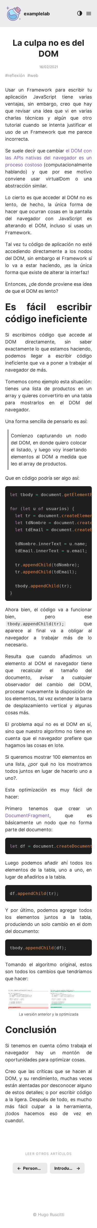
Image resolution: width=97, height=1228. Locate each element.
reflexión (16, 75)
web (34, 75)
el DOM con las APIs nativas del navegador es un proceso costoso (48, 157)
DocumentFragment (27, 815)
